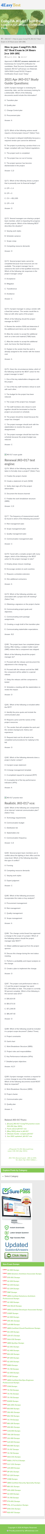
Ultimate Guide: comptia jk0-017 (20, 1134)
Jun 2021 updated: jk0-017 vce (19, 1136)
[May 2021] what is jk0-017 (18, 1131)
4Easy (11, 5)
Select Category (11, 1176)
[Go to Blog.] (2, 39)
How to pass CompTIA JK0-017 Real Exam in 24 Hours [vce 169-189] (21, 50)
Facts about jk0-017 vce (17, 1129)
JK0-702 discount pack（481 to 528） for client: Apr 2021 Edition (23, 1159)
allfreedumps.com (31, 1531)
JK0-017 (8, 39)
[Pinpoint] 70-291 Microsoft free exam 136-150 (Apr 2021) (20, 1150)
